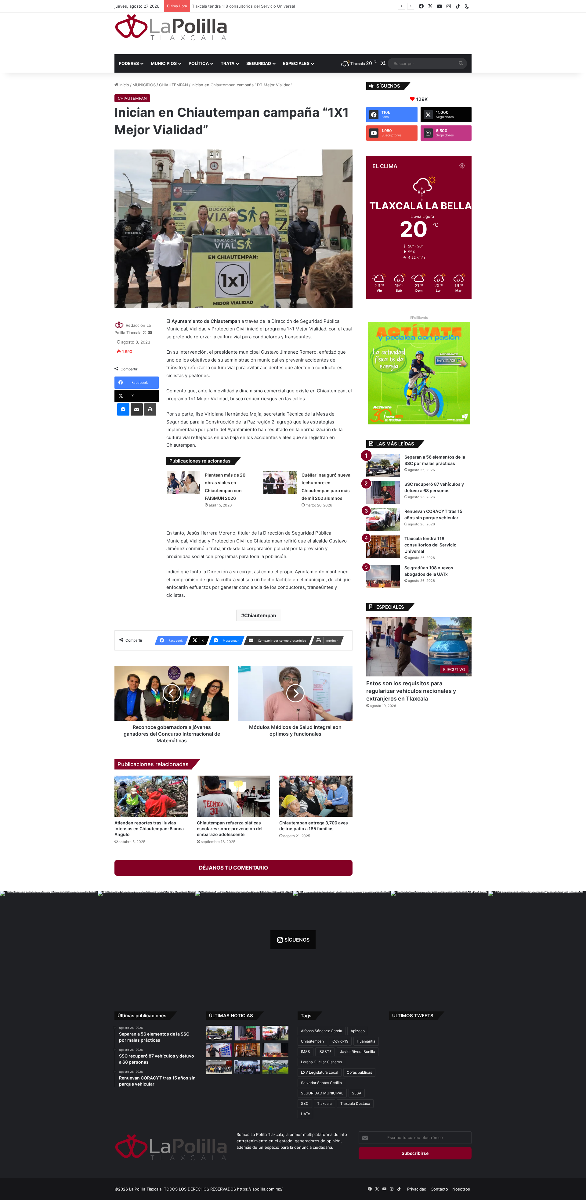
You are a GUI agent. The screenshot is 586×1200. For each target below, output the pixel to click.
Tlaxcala (324, 1103)
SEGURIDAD (258, 63)
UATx (305, 1114)
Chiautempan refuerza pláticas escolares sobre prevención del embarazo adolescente (229, 828)
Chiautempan (260, 615)
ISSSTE (325, 1051)
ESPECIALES (296, 63)
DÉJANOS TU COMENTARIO (233, 868)
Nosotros (461, 1189)
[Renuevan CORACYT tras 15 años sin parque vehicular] (383, 519)
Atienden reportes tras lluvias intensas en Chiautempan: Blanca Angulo (149, 828)
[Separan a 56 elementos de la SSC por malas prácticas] (383, 465)
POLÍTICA (199, 63)
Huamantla (366, 1041)
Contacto (439, 1189)
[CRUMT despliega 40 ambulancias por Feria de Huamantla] (219, 1050)
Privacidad (416, 1189)
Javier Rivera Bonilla (357, 1051)
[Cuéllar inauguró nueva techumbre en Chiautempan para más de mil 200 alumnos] (280, 482)
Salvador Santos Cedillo (321, 1082)
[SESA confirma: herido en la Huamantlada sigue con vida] (275, 1067)
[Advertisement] (354, 32)
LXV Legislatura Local (319, 1072)
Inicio (123, 84)
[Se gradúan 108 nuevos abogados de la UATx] (383, 576)
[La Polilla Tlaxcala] (170, 27)
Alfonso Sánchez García (321, 1031)
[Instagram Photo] (49, 940)
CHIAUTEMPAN (173, 84)
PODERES (129, 63)
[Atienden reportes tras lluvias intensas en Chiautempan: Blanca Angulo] (151, 796)
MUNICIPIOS (164, 63)
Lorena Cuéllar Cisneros (321, 1062)
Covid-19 (340, 1041)
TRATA (227, 63)
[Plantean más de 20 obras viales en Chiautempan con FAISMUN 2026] (183, 482)
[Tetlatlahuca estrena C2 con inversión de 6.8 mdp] (247, 1067)
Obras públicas (359, 1072)
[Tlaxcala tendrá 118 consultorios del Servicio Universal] (383, 546)
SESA (356, 1093)
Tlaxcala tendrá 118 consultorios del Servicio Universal (239, 6)
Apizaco (358, 1031)
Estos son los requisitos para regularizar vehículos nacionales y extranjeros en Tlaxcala (411, 691)
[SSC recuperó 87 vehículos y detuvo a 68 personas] (383, 492)
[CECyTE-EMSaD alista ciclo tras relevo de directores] (219, 1067)
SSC (305, 1103)
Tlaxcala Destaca (355, 1103)
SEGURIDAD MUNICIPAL (322, 1093)
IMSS (305, 1051)
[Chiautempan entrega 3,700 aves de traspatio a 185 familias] (316, 796)
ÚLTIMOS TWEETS (412, 1015)
